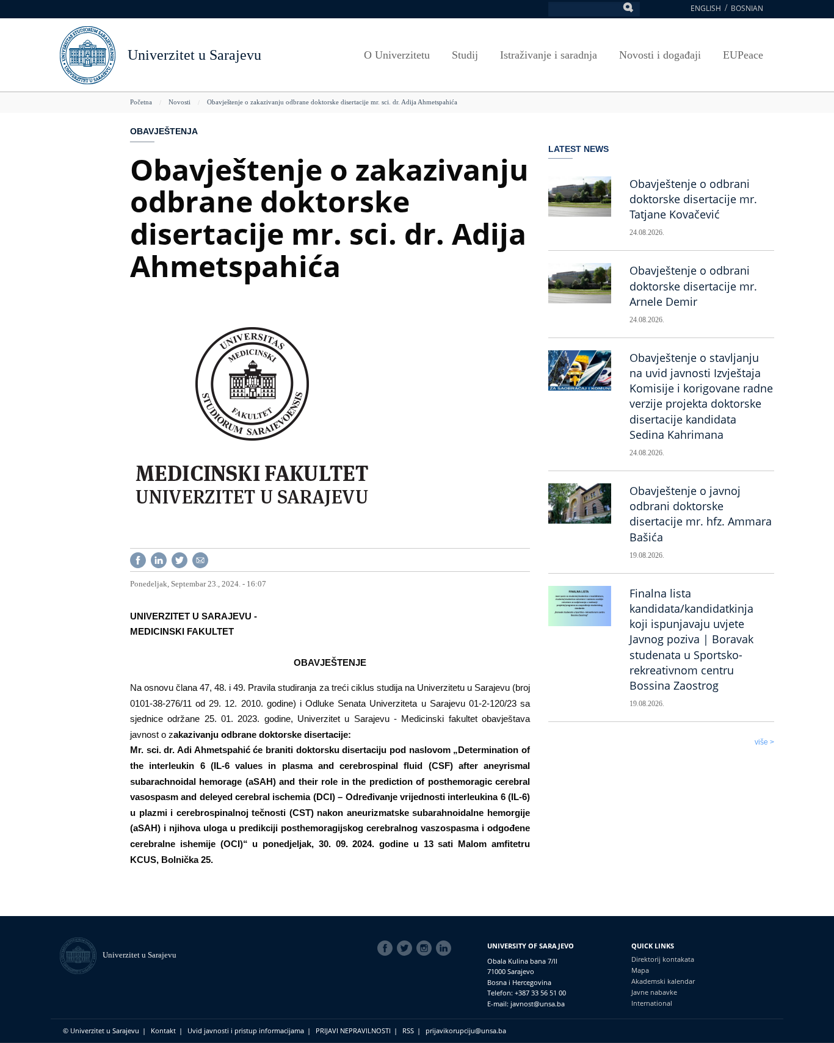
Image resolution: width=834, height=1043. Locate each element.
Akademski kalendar (663, 981)
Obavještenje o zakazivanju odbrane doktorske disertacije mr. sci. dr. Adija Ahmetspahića (332, 102)
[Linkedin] (159, 559)
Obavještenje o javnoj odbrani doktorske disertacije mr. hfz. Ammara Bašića (700, 513)
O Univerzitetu (397, 55)
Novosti (179, 102)
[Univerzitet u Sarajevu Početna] (87, 54)
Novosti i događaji (660, 55)
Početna (141, 102)
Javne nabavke (654, 992)
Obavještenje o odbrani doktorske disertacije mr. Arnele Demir (693, 285)
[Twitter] (179, 559)
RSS (408, 1030)
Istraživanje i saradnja (548, 55)
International (651, 1003)
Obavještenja (164, 131)
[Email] (200, 559)
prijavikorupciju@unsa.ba (466, 1030)
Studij (465, 55)
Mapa (640, 970)
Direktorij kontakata (662, 959)
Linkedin (445, 948)
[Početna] (81, 954)
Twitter (406, 948)
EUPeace (743, 55)
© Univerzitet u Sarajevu (101, 1030)
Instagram (426, 948)
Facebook (387, 948)
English (706, 8)
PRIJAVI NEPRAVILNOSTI (353, 1030)
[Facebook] (138, 559)
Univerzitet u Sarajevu (194, 55)
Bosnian (747, 8)
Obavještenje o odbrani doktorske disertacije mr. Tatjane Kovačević (693, 199)
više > (764, 742)
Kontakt (163, 1030)
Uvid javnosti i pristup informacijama (245, 1030)
